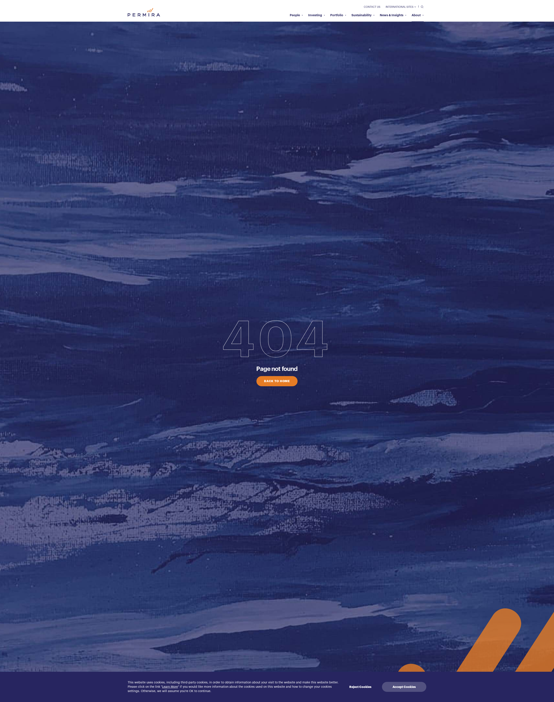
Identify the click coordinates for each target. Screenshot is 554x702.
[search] (421, 6)
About (416, 15)
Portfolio (336, 15)
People (295, 15)
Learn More (170, 686)
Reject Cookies (360, 686)
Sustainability (361, 15)
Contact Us (372, 7)
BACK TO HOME (277, 381)
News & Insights (391, 15)
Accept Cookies (404, 686)
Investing (315, 15)
